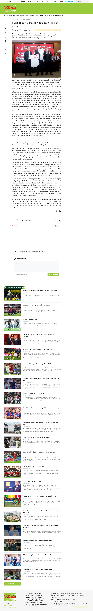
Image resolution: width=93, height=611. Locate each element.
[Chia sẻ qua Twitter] (5, 32)
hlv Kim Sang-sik (23, 251)
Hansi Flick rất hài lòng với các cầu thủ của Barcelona (38, 305)
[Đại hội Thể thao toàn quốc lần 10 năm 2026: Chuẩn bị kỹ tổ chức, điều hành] (12, 516)
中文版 (48, 1)
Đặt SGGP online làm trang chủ (81, 607)
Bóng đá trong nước (13, 15)
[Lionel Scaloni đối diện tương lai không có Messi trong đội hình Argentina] (12, 530)
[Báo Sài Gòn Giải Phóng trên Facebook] (61, 1)
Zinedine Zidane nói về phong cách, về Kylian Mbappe (38, 540)
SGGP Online (22, 1)
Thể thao (15, 19)
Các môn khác (48, 15)
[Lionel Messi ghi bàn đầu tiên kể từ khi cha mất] (12, 442)
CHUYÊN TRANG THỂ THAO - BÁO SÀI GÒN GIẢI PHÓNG (10, 8)
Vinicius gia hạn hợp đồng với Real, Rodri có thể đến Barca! (39, 496)
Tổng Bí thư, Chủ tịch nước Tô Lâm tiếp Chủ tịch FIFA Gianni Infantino (40, 335)
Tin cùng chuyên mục (14, 287)
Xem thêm (11, 583)
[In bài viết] (5, 41)
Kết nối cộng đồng (58, 15)
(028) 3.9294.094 (8, 605)
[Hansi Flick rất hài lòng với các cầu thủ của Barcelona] (12, 310)
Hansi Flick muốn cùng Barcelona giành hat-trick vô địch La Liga (41, 408)
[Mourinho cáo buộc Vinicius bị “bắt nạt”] (12, 398)
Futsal (32, 15)
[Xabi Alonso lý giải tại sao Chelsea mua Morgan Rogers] (12, 560)
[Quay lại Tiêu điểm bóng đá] (5, 53)
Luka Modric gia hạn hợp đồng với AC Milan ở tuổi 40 (38, 569)
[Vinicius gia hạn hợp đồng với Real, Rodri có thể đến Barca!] (12, 501)
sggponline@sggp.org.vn (10, 607)
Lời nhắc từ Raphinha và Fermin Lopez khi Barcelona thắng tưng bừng (41, 379)
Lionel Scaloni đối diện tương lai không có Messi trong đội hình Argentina (40, 526)
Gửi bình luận (54, 274)
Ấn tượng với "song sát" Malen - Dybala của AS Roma (38, 364)
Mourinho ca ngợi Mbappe (30, 319)
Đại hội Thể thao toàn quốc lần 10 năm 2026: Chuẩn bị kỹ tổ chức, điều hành (41, 511)
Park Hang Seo (42, 251)
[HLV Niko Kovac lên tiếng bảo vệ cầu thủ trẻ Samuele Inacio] (12, 295)
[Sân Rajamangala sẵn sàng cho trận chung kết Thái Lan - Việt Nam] (12, 428)
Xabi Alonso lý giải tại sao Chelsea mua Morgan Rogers (38, 555)
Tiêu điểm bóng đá (25, 19)
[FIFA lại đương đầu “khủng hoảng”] (12, 486)
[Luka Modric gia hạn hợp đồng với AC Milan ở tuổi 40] (12, 574)
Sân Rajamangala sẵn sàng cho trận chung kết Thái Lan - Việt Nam (40, 423)
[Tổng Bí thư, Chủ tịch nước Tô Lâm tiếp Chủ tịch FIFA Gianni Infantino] (12, 339)
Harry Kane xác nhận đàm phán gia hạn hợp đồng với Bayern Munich (40, 453)
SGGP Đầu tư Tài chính (40, 1)
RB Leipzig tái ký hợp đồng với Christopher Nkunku (37, 349)
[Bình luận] (5, 49)
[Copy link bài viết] (5, 45)
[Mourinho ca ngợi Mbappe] (12, 325)
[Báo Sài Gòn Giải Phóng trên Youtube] (63, 1)
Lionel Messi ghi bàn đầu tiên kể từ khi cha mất (36, 437)
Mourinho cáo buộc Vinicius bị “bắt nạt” (34, 393)
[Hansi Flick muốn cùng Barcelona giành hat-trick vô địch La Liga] (12, 413)
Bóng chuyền (39, 15)
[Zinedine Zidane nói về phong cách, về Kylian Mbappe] (12, 545)
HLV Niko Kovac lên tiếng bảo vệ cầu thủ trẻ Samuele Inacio (40, 290)
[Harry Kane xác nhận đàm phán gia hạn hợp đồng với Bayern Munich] (12, 457)
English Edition (30, 1)
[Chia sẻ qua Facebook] (5, 28)
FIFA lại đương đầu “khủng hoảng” (33, 481)
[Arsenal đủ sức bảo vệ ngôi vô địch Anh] (12, 472)
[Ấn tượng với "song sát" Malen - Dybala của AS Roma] (12, 369)
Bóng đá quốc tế (24, 15)
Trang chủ (5, 15)
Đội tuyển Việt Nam (33, 251)
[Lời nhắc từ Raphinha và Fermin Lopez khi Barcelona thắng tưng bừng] (12, 383)
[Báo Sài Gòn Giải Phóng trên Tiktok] (65, 1)
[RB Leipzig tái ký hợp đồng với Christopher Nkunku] (12, 354)
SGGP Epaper (55, 1)
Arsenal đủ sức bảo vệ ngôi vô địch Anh (34, 466)
